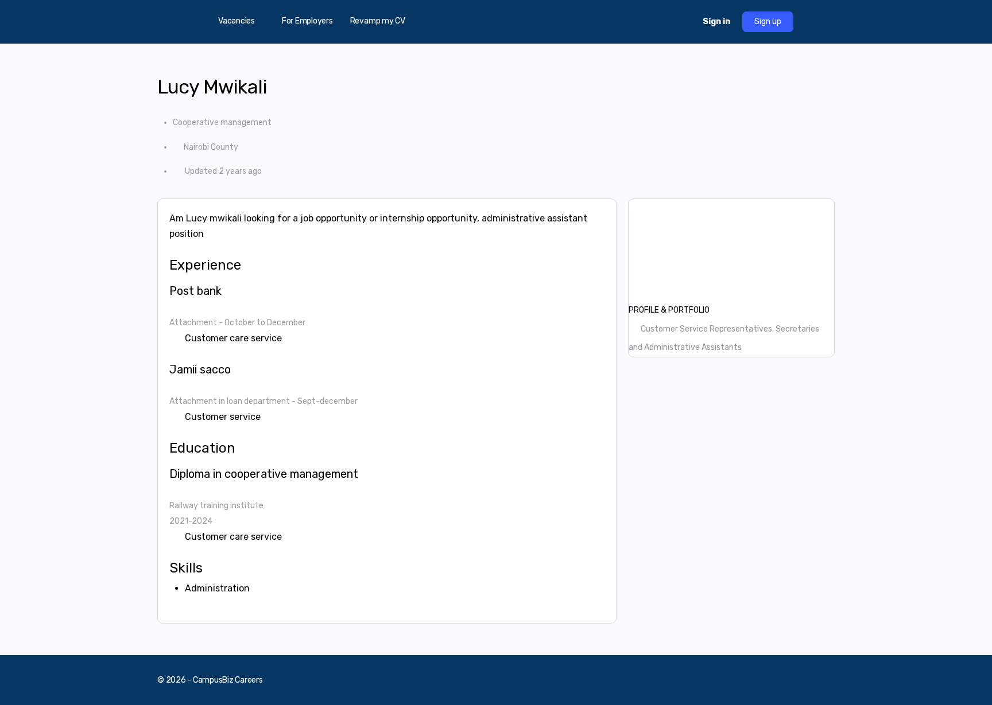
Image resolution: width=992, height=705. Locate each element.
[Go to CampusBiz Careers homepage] (496, 21)
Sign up (767, 21)
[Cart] (683, 22)
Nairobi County (211, 147)
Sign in (716, 21)
